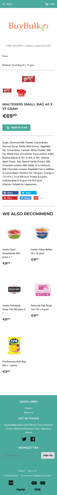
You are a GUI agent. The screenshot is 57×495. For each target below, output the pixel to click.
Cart (52, 4)
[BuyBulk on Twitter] (24, 440)
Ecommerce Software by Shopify (36, 475)
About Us (28, 412)
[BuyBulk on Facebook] (32, 440)
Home (5, 55)
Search (28, 408)
